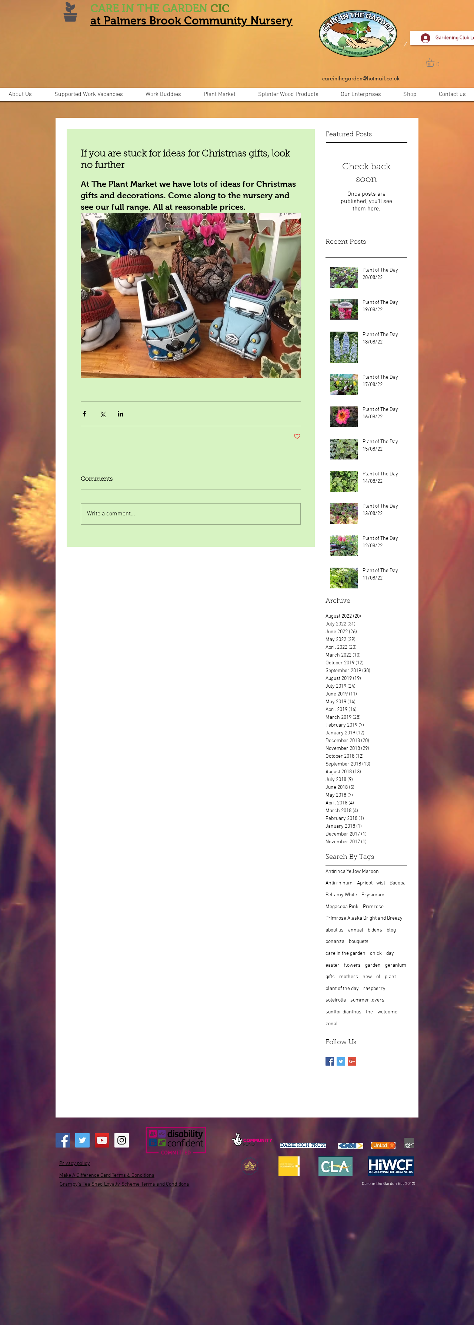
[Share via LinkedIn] (120, 413)
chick (376, 953)
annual (355, 930)
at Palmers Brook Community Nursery (191, 20)
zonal (332, 1024)
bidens (375, 930)
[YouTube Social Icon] (102, 1140)
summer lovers (367, 1000)
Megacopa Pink (342, 907)
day (390, 953)
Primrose (373, 907)
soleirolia (336, 1000)
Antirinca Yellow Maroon (352, 872)
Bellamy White (341, 895)
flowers (352, 965)
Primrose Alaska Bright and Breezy (364, 918)
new (367, 977)
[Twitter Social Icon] (82, 1140)
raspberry (374, 989)
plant (390, 977)
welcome (387, 1012)
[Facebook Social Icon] (63, 1140)
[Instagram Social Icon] (121, 1140)
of (378, 977)
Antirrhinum (339, 883)
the (369, 1012)
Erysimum (372, 895)
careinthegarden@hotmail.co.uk (361, 78)
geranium (395, 965)
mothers (348, 977)
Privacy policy (74, 1163)
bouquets (358, 942)
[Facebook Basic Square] (330, 1061)
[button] (435, 62)
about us (335, 930)
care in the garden (345, 953)
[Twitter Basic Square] (341, 1061)
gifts (330, 977)
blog (391, 930)
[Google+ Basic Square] (352, 1061)
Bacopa (397, 883)
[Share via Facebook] (84, 413)
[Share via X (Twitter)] (102, 413)
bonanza (335, 942)
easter (333, 965)
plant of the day (342, 989)
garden (373, 965)
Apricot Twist (371, 883)
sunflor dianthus (343, 1012)
